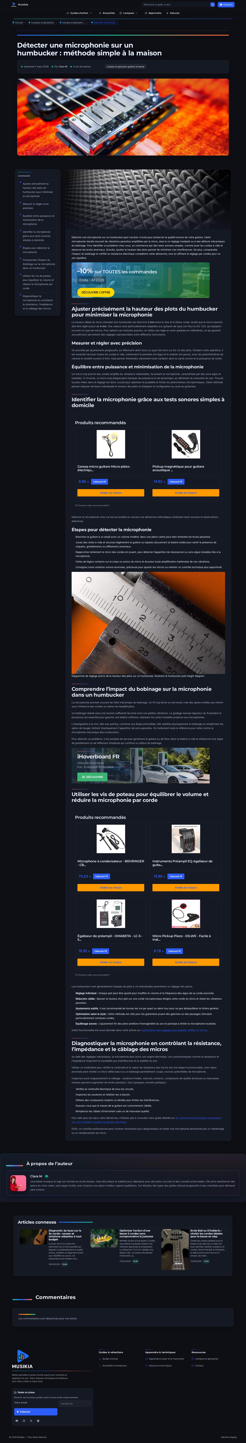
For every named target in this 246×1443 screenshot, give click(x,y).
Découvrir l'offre (96, 292)
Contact (199, 1365)
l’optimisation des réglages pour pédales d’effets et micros (174, 1030)
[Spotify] (38, 1420)
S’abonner (25, 1411)
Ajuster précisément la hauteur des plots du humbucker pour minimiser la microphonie (38, 190)
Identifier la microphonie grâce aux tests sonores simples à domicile (36, 236)
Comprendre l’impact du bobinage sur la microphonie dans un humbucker (39, 264)
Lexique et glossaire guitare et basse (125, 66)
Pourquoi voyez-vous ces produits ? (93, 505)
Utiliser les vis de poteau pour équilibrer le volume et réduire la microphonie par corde (38, 282)
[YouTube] (17, 1420)
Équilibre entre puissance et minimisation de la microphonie (39, 220)
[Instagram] (24, 1420)
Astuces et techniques (160, 1365)
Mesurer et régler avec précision (36, 206)
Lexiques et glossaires (206, 1358)
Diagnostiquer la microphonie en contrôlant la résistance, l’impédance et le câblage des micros (38, 302)
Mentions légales (229, 1437)
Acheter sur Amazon (111, 492)
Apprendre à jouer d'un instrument (166, 1358)
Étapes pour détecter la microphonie (36, 250)
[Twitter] (31, 1420)
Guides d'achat (110, 1358)
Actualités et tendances (114, 1365)
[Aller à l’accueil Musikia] (52, 1359)
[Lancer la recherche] (212, 4)
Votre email (20, 1402)
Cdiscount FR (99, 481)
